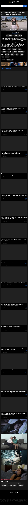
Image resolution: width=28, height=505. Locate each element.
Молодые (14, 49)
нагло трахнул (5, 483)
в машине (7, 54)
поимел (21, 54)
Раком (9, 51)
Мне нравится (8, 33)
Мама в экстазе (5, 485)
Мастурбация (21, 51)
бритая (12, 54)
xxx (3, 56)
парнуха (7, 56)
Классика (4, 51)
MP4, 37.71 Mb (10, 59)
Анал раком (21, 485)
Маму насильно (13, 485)
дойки (17, 54)
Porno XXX (14, 496)
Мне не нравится (10, 33)
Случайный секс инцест (15, 483)
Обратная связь (14, 492)
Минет (9, 49)
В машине (15, 51)
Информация (9, 35)
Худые (19, 49)
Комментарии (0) (18, 35)
